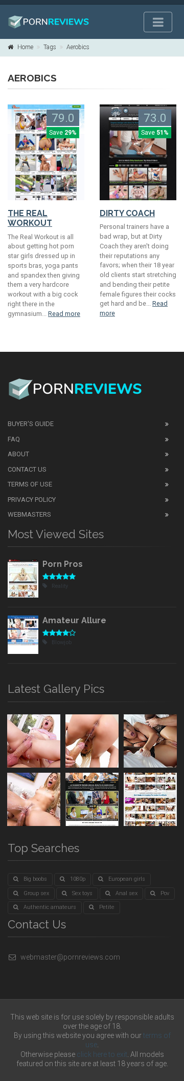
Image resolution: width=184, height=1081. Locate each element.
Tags (49, 47)
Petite (106, 907)
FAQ (14, 439)
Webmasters (29, 514)
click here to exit (102, 1054)
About (18, 454)
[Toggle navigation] (158, 22)
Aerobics (77, 47)
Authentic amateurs (50, 907)
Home (25, 47)
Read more (64, 313)
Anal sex (126, 893)
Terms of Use (30, 484)
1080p (77, 879)
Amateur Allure (74, 620)
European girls (126, 879)
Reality (60, 586)
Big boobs (35, 879)
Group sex (36, 893)
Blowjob (62, 642)
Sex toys (82, 893)
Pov (164, 893)
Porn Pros (62, 564)
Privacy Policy (32, 499)
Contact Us (27, 469)
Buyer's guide (31, 424)
